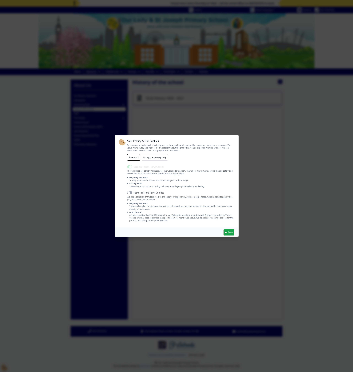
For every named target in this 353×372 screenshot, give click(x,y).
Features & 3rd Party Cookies (149, 192)
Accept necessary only (154, 157)
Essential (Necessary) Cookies (149, 166)
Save (230, 232)
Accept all (134, 157)
